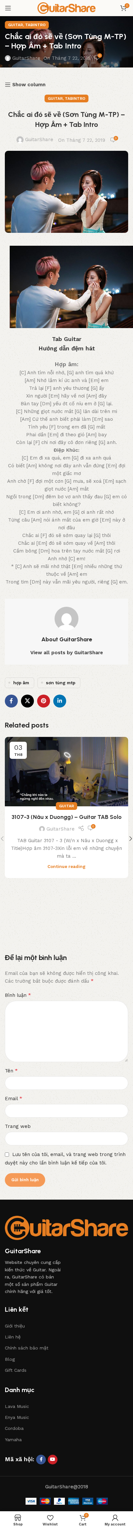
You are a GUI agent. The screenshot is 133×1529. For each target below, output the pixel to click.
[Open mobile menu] (8, 8)
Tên (11, 1071)
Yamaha (13, 1439)
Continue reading (66, 866)
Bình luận (18, 995)
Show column (29, 85)
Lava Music (17, 1406)
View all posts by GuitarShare (66, 653)
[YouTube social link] (52, 1459)
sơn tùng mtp (60, 682)
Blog (10, 1359)
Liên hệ (13, 1336)
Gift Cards (15, 1370)
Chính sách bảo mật (26, 1347)
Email (13, 1098)
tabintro (35, 25)
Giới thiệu (15, 1325)
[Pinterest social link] (43, 701)
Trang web (18, 1126)
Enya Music (17, 1417)
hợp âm (21, 682)
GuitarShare (26, 58)
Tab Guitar (66, 339)
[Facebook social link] (11, 701)
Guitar (15, 25)
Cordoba (14, 1428)
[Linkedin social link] (59, 701)
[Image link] (66, 1227)
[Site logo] (66, 8)
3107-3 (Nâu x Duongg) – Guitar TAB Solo (67, 817)
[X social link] (27, 701)
